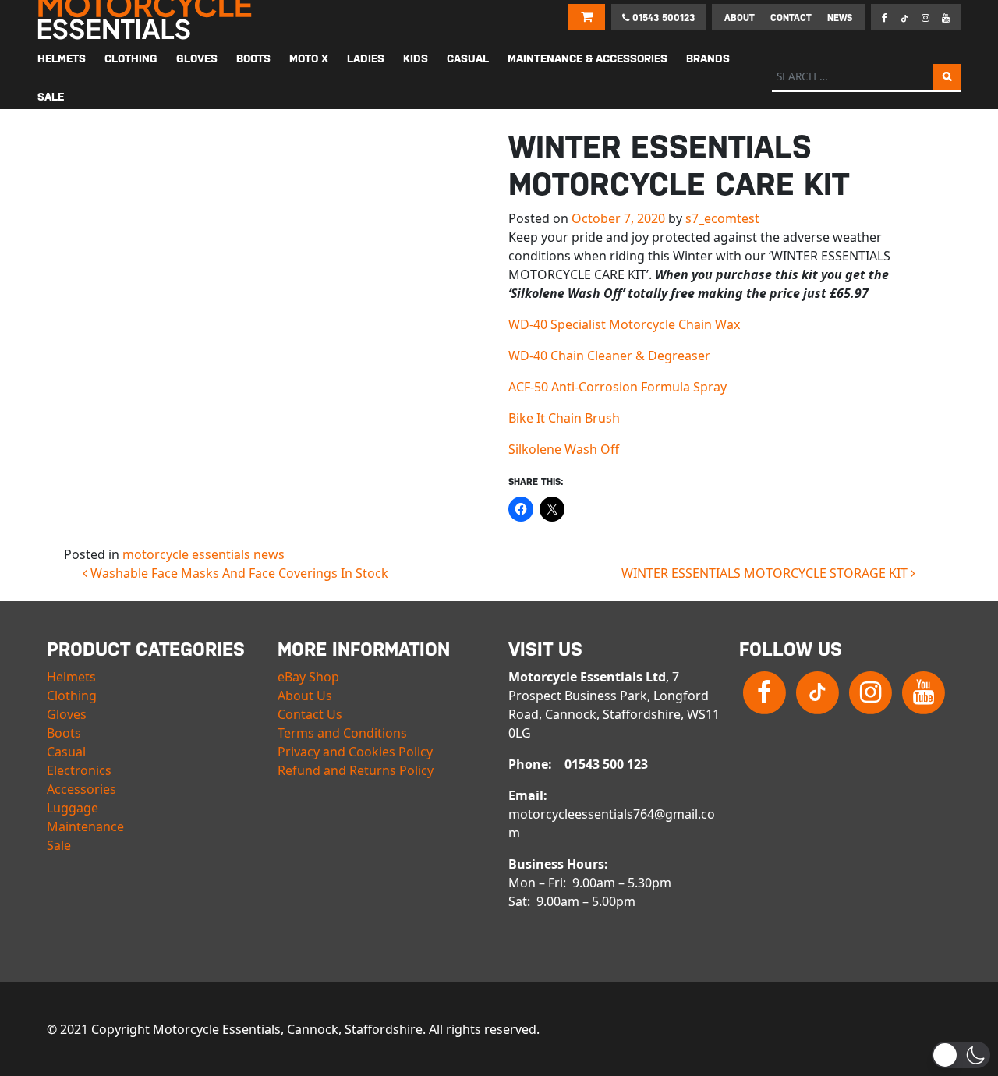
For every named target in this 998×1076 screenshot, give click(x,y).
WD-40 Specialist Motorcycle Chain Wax (624, 324)
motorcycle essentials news (203, 554)
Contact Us (310, 714)
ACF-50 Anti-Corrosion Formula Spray (617, 386)
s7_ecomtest (722, 218)
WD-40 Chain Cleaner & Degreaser (609, 355)
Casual (66, 751)
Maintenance (85, 826)
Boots (64, 733)
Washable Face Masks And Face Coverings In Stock (237, 573)
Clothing (72, 695)
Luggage (72, 807)
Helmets (71, 676)
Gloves (67, 714)
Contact (791, 17)
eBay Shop (308, 676)
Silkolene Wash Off (563, 449)
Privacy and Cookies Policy (355, 751)
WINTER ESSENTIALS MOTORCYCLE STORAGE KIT (766, 573)
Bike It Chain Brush (564, 418)
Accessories (81, 789)
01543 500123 (662, 17)
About (739, 17)
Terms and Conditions (342, 733)
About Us (305, 695)
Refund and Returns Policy (356, 770)
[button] (961, 1055)
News (839, 17)
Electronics (79, 770)
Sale (59, 845)
